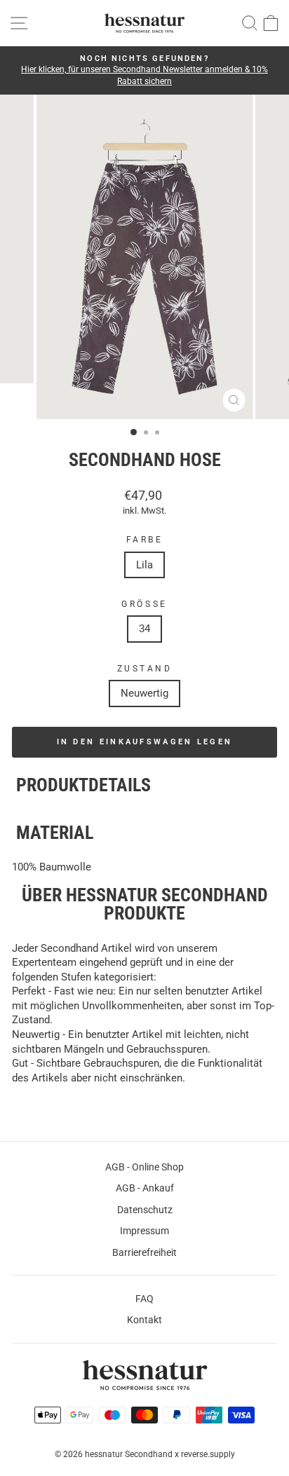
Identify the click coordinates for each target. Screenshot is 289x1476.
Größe (144, 604)
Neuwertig (144, 693)
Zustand (145, 669)
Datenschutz (145, 1209)
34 (144, 628)
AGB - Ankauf (145, 1188)
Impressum (144, 1230)
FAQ (144, 1298)
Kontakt (144, 1319)
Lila (144, 565)
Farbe (144, 540)
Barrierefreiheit (144, 1252)
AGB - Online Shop (144, 1167)
